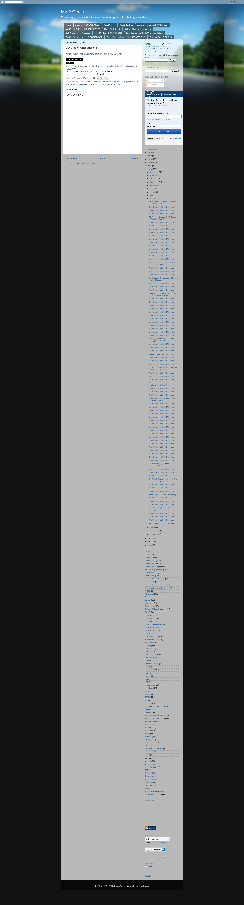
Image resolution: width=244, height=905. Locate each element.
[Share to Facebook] (105, 78)
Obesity (148, 740)
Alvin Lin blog (84, 82)
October (153, 179)
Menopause (149, 725)
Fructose (148, 652)
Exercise (148, 643)
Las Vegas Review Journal (155, 706)
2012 (150, 538)
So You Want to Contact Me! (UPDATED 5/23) (126, 37)
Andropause (150, 576)
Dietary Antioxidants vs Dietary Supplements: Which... (161, 340)
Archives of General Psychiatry (157, 588)
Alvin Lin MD (96, 82)
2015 (150, 162)
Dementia (149, 615)
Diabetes (148, 621)
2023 (150, 152)
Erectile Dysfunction (153, 636)
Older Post (133, 158)
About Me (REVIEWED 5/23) (87, 25)
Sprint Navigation (152, 767)
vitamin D (148, 788)
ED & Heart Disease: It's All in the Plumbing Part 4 (162, 203)
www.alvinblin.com (113, 84)
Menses (148, 728)
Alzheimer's (149, 573)
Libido (147, 709)
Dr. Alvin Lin (149, 627)
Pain (146, 746)
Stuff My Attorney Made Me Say (138, 29)
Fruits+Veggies (151, 655)
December (154, 172)
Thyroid (148, 779)
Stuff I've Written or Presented (77, 33)
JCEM (147, 697)
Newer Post (71, 158)
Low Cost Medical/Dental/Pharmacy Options (144, 33)
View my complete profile (155, 870)
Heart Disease (150, 673)
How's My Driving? (112, 29)
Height (147, 676)
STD (146, 770)
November (154, 175)
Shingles (148, 761)
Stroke (147, 773)
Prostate (148, 752)
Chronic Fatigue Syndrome (155, 609)
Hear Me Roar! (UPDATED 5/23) (108, 33)
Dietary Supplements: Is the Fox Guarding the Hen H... (162, 263)
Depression (149, 618)
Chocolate (149, 603)
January (153, 534)
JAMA (147, 694)
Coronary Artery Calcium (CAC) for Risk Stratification (163, 465)
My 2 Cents (72, 11)
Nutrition (148, 737)
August (153, 185)
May (152, 195)
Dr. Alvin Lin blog (80, 84)
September (154, 182)
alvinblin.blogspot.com (126, 82)
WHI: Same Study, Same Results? (163, 523)
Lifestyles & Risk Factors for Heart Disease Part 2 (163, 399)
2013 (150, 169)
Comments (152, 85)
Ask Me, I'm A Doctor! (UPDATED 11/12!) (82, 29)
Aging (147, 554)
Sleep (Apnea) (150, 764)
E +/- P (147, 633)
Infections (101, 84)
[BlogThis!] (101, 78)
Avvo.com (149, 594)
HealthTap (92, 84)
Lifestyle (148, 712)
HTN (147, 682)
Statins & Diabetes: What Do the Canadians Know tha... (162, 294)
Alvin (149, 866)
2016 (150, 159)
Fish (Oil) (148, 649)
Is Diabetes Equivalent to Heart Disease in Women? (161, 384)
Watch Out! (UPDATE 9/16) (161, 37)
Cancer (148, 600)
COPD (147, 612)
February (154, 531)
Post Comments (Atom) (86, 164)
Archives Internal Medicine (155, 585)
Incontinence (150, 685)
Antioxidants (150, 582)
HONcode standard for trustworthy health (112, 66)
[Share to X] (103, 78)
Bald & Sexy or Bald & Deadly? (161, 354)
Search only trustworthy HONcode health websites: (93, 71)
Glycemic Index (151, 658)
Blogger (146, 886)
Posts (150, 80)
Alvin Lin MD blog (109, 82)
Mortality (148, 731)
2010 (150, 545)
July (151, 189)
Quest (147, 755)
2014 (150, 166)
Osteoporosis (150, 743)
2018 (150, 156)
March (152, 528)
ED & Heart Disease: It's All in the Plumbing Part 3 (162, 218)
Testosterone (150, 776)
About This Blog (126, 25)
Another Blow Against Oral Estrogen (163, 495)
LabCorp (148, 703)
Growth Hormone (152, 664)
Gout (147, 661)
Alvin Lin (75, 82)
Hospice (148, 679)
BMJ (146, 597)
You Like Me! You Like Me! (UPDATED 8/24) (83, 37)
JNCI (147, 700)
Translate (163, 842)
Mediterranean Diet (152, 721)
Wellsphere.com (151, 791)
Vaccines (148, 785)
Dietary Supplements (153, 624)
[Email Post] (94, 78)
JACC (147, 691)
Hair (146, 667)
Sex (146, 758)
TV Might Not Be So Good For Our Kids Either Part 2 (163, 368)
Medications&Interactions (155, 715)
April (152, 199)
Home (68, 25)
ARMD (147, 591)
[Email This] (98, 78)
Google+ (148, 876)
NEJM (147, 734)
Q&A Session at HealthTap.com (161, 207)
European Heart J (152, 640)
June (152, 192)
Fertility (148, 646)
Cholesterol (149, 606)
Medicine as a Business (154, 718)
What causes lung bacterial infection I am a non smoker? (94, 53)
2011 (150, 542)
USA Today (149, 782)
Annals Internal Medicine (155, 579)
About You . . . (109, 25)
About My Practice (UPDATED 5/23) (152, 25)
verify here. (77, 69)
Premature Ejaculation (154, 749)
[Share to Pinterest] (108, 78)
